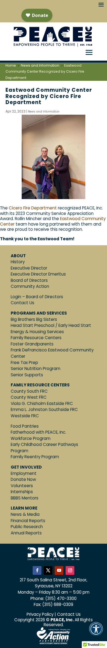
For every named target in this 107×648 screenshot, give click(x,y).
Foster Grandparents (32, 344)
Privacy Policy (40, 614)
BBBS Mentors (24, 498)
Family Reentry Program (35, 457)
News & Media (25, 514)
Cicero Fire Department (33, 208)
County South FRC (29, 391)
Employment (23, 473)
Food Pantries (25, 426)
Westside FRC (25, 416)
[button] (96, 633)
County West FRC (29, 397)
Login (16, 297)
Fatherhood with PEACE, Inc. (38, 432)
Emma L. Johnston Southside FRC (44, 409)
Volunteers (22, 486)
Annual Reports (26, 533)
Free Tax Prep (24, 362)
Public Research (27, 526)
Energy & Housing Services (37, 332)
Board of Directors (29, 280)
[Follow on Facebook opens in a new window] (37, 570)
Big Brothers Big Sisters (34, 319)
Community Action (30, 286)
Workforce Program (30, 438)
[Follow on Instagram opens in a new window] (70, 570)
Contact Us (22, 303)
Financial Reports (28, 520)
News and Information (44, 111)
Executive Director (29, 268)
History (18, 262)
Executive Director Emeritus (38, 274)
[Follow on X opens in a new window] (48, 570)
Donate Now (23, 479)
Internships (22, 492)
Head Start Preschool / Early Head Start (51, 325)
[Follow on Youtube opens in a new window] (59, 570)
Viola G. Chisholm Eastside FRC (42, 403)
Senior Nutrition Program (35, 368)
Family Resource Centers (36, 338)
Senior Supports (27, 375)
